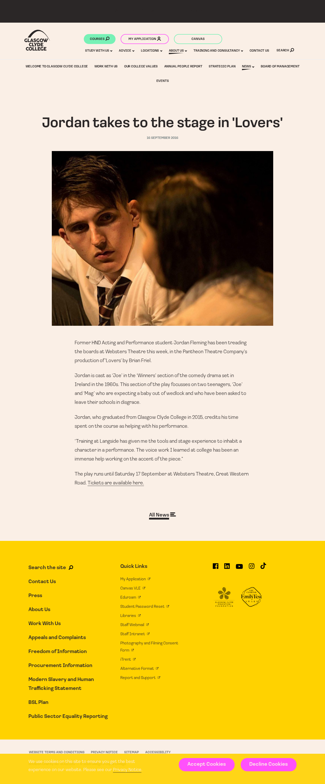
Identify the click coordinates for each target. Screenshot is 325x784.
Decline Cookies (268, 764)
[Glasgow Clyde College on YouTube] (239, 568)
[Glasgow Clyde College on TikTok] (263, 568)
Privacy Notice (127, 770)
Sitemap (131, 752)
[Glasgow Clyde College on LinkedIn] (227, 568)
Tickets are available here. (116, 483)
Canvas (198, 39)
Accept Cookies (206, 764)
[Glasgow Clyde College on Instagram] (251, 568)
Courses (97, 39)
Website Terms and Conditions (57, 752)
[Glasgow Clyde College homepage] (37, 40)
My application (142, 39)
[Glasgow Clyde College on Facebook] (215, 568)
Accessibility (158, 752)
